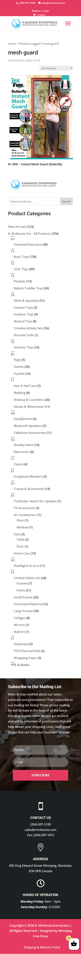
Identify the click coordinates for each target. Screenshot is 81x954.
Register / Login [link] (40, 11)
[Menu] (68, 23)
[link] (27, 3)
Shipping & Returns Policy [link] (42, 947)
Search (66, 201)
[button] (40, 775)
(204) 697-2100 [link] (40, 824)
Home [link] (12, 43)
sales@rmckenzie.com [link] (40, 830)
